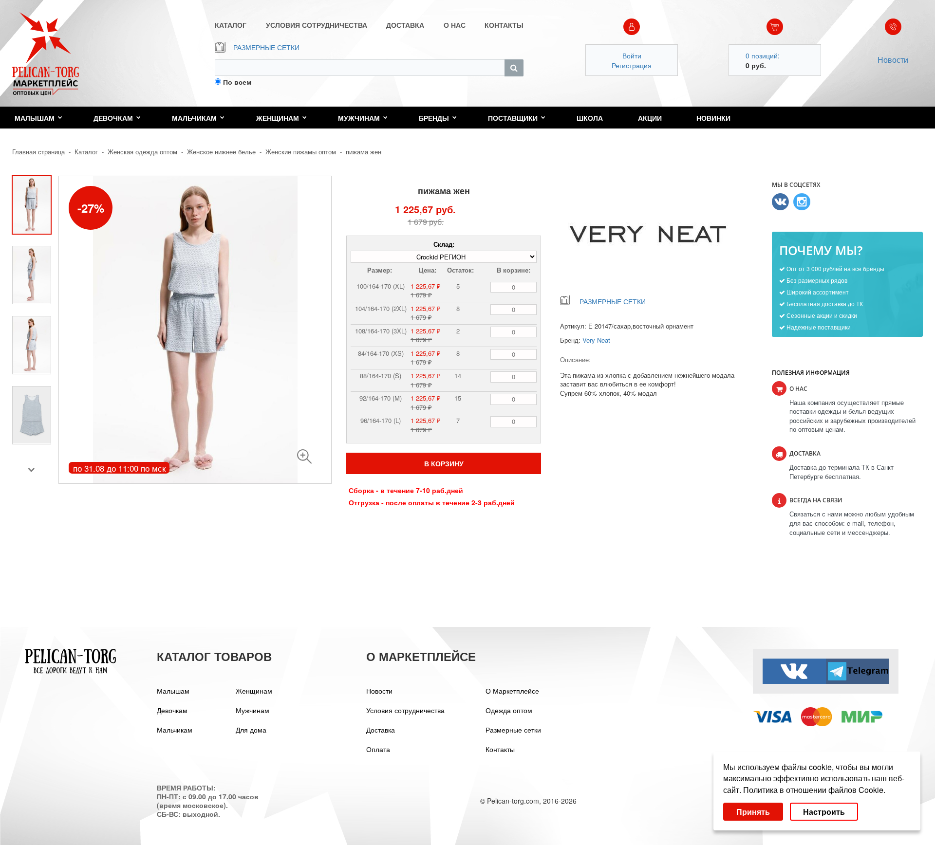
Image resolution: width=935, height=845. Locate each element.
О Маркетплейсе (512, 691)
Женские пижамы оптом (300, 151)
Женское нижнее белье (221, 151)
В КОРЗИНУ (444, 463)
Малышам (35, 118)
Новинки (713, 118)
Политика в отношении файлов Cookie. (814, 789)
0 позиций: (763, 55)
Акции (650, 118)
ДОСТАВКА (405, 24)
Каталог (86, 151)
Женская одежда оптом (142, 151)
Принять (753, 811)
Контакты (500, 749)
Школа (590, 118)
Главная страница (38, 151)
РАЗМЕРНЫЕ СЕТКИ (266, 47)
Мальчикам (194, 118)
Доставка (380, 730)
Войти (631, 55)
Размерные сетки (513, 730)
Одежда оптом (509, 710)
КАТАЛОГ (230, 24)
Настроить (824, 811)
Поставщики (513, 118)
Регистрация (632, 65)
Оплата (378, 749)
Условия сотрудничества (405, 710)
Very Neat (596, 340)
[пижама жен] (304, 456)
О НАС (455, 24)
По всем (237, 82)
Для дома (251, 730)
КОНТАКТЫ (504, 24)
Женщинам (277, 118)
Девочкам (113, 118)
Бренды (434, 118)
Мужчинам (359, 118)
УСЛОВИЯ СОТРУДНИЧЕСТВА (316, 24)
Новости (893, 59)
